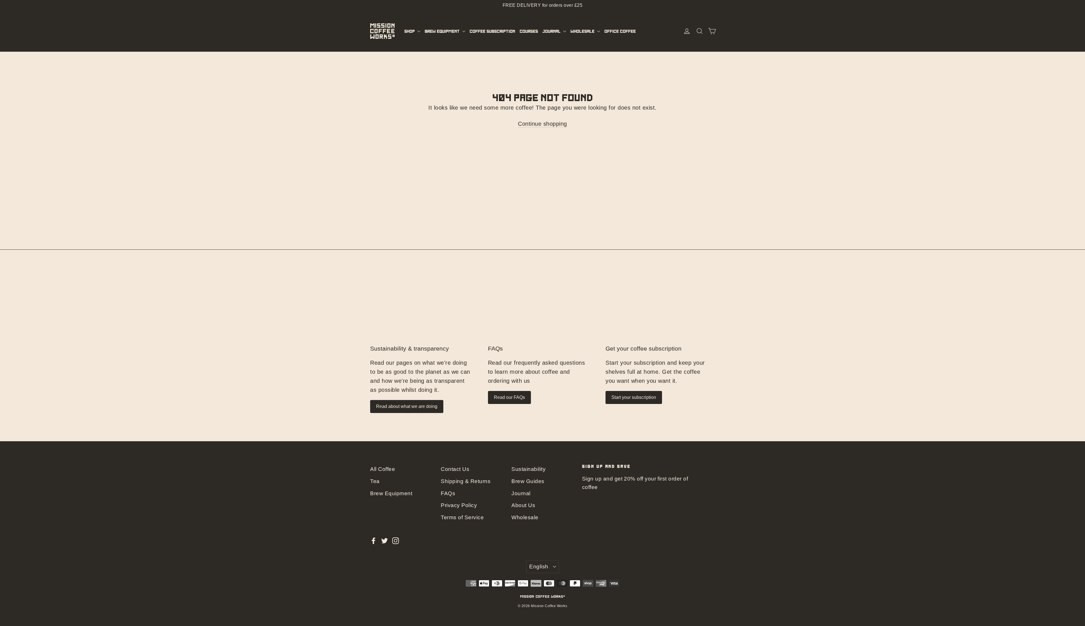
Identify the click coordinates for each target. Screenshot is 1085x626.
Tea (375, 481)
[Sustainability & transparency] (424, 308)
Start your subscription (633, 397)
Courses (529, 31)
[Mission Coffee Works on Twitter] (384, 540)
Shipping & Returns (466, 481)
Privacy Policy (459, 505)
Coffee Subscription (492, 31)
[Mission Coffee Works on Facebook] (373, 540)
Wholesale (583, 31)
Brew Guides (527, 481)
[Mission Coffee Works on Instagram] (395, 540)
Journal (552, 31)
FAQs (495, 348)
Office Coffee (620, 31)
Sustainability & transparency (409, 348)
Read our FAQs (509, 397)
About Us (523, 505)
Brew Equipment (443, 31)
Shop (410, 31)
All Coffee (382, 469)
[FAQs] (542, 308)
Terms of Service (462, 517)
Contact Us (455, 469)
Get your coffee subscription (644, 348)
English (538, 567)
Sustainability (528, 469)
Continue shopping (542, 124)
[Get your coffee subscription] (660, 308)
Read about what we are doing (406, 406)
